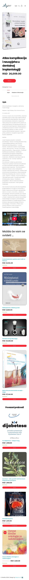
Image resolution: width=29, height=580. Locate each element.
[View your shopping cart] (22, 6)
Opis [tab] (8, 92)
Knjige (10, 87)
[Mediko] (6, 5)
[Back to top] (26, 573)
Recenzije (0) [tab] (15, 96)
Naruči (9, 80)
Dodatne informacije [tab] (17, 92)
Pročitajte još (14, 525)
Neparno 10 (18, 577)
